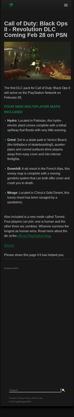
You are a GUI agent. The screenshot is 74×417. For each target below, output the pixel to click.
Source (9, 245)
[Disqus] (37, 322)
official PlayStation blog (34, 236)
